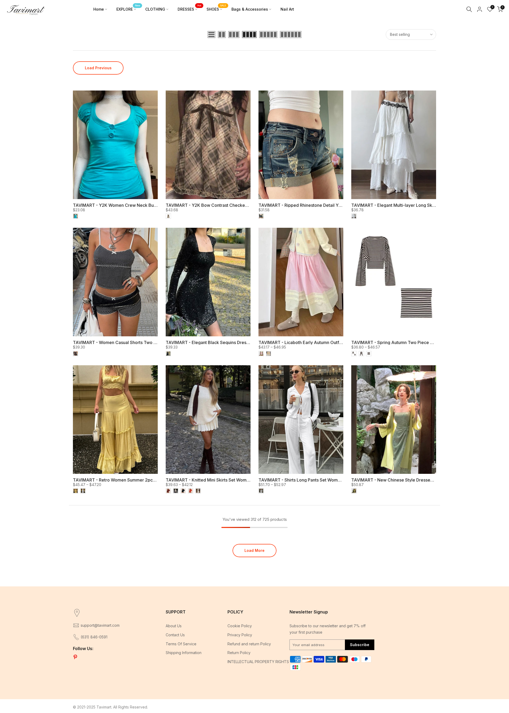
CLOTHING (155, 9)
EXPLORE (128, 8)
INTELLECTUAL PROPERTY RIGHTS (258, 661)
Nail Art (287, 9)
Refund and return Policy (249, 644)
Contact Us (175, 635)
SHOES (216, 8)
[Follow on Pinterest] (75, 657)
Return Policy (239, 652)
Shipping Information (183, 652)
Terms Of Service (181, 644)
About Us (174, 626)
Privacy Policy (239, 635)
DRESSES (189, 8)
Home (98, 9)
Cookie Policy (239, 626)
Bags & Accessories (249, 9)
